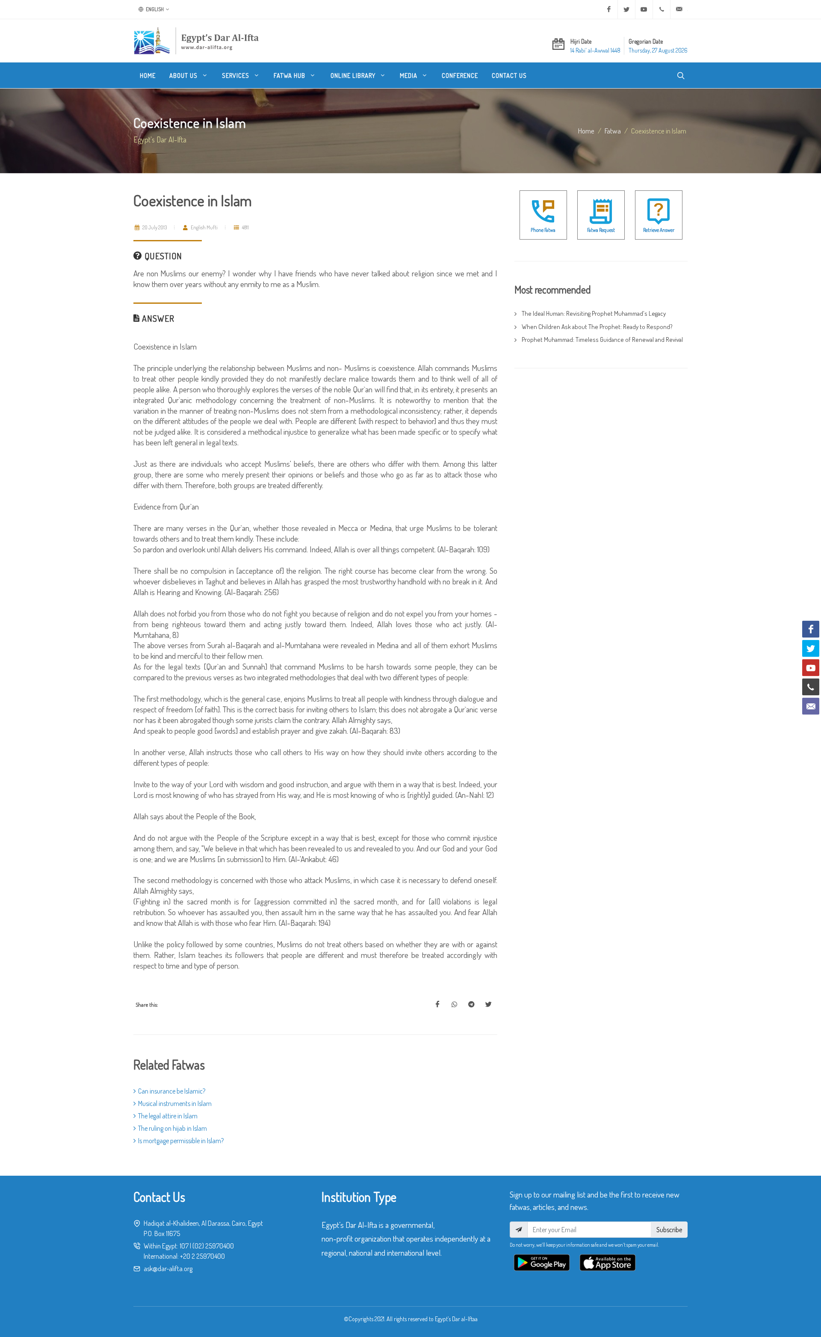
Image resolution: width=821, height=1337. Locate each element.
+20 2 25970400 (202, 1256)
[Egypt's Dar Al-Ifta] (196, 40)
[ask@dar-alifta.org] (679, 9)
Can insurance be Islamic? (171, 1091)
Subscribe (669, 1229)
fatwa (613, 130)
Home (586, 130)
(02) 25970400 (213, 1246)
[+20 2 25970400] (661, 9)
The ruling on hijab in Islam (172, 1128)
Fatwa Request (601, 230)
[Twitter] (626, 9)
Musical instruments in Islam (175, 1103)
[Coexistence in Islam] (437, 1004)
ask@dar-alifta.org (168, 1268)
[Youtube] (644, 9)
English (154, 9)
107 (184, 1246)
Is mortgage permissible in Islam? (181, 1140)
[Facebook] (608, 9)
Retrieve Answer (658, 230)
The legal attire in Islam (168, 1116)
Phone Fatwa (543, 230)
